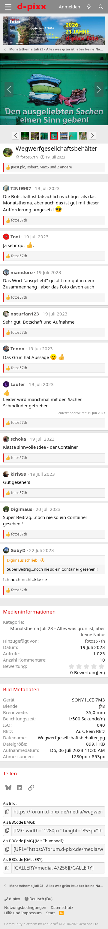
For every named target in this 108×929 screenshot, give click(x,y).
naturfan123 (24, 314)
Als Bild (9, 803)
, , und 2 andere (41, 167)
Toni (15, 237)
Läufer (17, 384)
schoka (18, 439)
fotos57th (29, 157)
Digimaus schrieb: (22, 560)
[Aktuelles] (89, 6)
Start (50, 912)
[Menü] (8, 7)
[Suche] (101, 6)
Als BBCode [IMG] (18, 822)
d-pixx (14, 898)
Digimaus (21, 509)
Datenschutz (62, 907)
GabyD (18, 550)
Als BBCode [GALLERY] (22, 859)
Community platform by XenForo (51, 923)
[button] (15, 136)
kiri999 (18, 474)
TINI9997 (20, 188)
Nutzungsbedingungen (25, 907)
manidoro (21, 272)
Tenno (17, 348)
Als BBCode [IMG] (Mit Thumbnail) (33, 840)
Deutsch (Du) (40, 898)
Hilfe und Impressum (23, 912)
